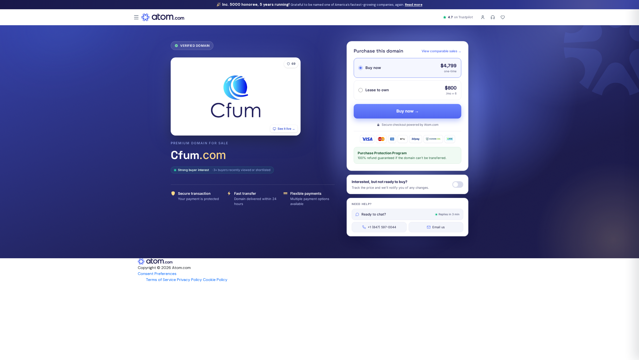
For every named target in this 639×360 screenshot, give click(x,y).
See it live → (286, 128)
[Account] (482, 17)
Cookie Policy (215, 279)
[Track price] (457, 184)
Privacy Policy (189, 279)
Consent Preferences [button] (157, 273)
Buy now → (407, 111)
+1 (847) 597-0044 (382, 227)
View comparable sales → (441, 51)
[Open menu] (136, 17)
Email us (438, 227)
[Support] (492, 17)
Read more (413, 4)
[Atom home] (162, 17)
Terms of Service (161, 279)
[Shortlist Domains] (502, 17)
